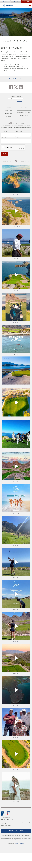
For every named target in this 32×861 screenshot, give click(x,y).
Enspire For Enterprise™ (19, 843)
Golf (10, 79)
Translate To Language (16, 96)
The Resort (15, 79)
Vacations (27, 1)
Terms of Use (8, 113)
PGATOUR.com (23, 107)
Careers (8, 116)
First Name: (4, 131)
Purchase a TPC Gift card (16, 830)
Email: (17, 137)
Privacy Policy (8, 110)
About (21, 79)
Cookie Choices (24, 115)
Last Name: (19, 131)
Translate (19, 101)
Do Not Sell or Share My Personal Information (24, 111)
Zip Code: (3, 137)
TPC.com (8, 107)
